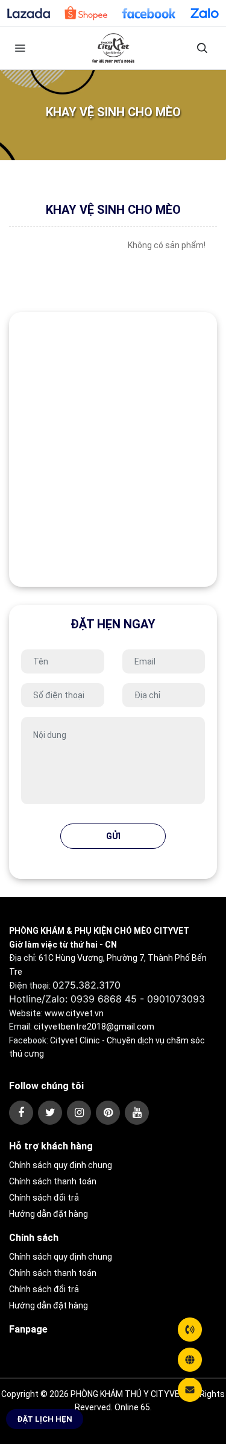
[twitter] (50, 1113)
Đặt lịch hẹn (44, 1419)
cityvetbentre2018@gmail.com (94, 1026)
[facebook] (21, 1113)
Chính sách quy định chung (60, 1165)
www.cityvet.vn (74, 1013)
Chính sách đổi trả (44, 1197)
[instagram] (79, 1113)
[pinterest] (108, 1113)
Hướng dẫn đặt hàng (48, 1214)
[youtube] (137, 1113)
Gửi (113, 836)
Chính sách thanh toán (52, 1181)
